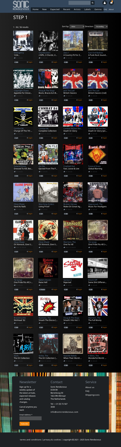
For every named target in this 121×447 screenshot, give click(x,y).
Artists (77, 9)
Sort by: (65, 26)
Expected (55, 9)
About (111, 9)
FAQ (105, 9)
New (44, 9)
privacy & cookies (52, 439)
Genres (98, 9)
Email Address (25, 415)
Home (36, 9)
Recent (66, 9)
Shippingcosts (92, 395)
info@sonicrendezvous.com (64, 412)
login (30, 62)
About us (89, 387)
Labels (87, 9)
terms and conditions (30, 439)
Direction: (89, 26)
